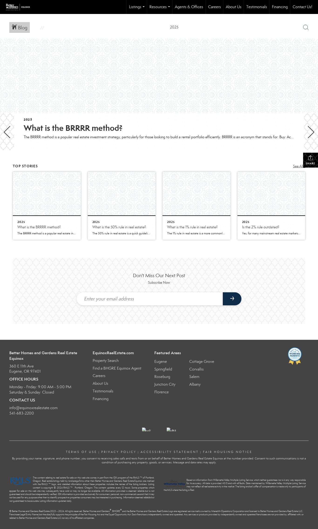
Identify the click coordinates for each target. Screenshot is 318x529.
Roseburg (162, 376)
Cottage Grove (201, 361)
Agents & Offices (189, 6)
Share (310, 163)
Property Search (106, 360)
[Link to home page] (20, 7)
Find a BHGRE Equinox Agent (117, 368)
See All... (299, 166)
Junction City (165, 384)
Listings (137, 9)
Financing (280, 6)
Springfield (163, 369)
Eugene (160, 361)
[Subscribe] (232, 298)
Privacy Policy (118, 452)
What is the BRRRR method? (73, 128)
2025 (28, 119)
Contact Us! (302, 6)
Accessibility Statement (170, 452)
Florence (161, 392)
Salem (194, 376)
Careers (214, 6)
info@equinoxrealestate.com (33, 407)
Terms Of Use (81, 452)
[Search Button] (306, 27)
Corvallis (196, 369)
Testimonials (256, 6)
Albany (195, 384)
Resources (160, 9)
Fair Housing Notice (227, 452)
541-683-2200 (21, 413)
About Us (233, 6)
